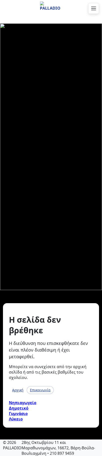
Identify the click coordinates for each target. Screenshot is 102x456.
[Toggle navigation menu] (93, 8)
